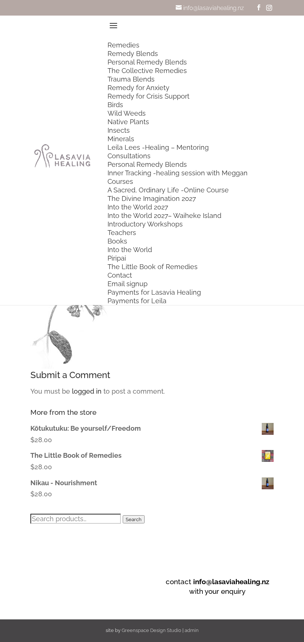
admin (192, 630)
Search (134, 519)
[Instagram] (269, 8)
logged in (87, 391)
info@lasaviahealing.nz (231, 582)
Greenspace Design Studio (151, 630)
